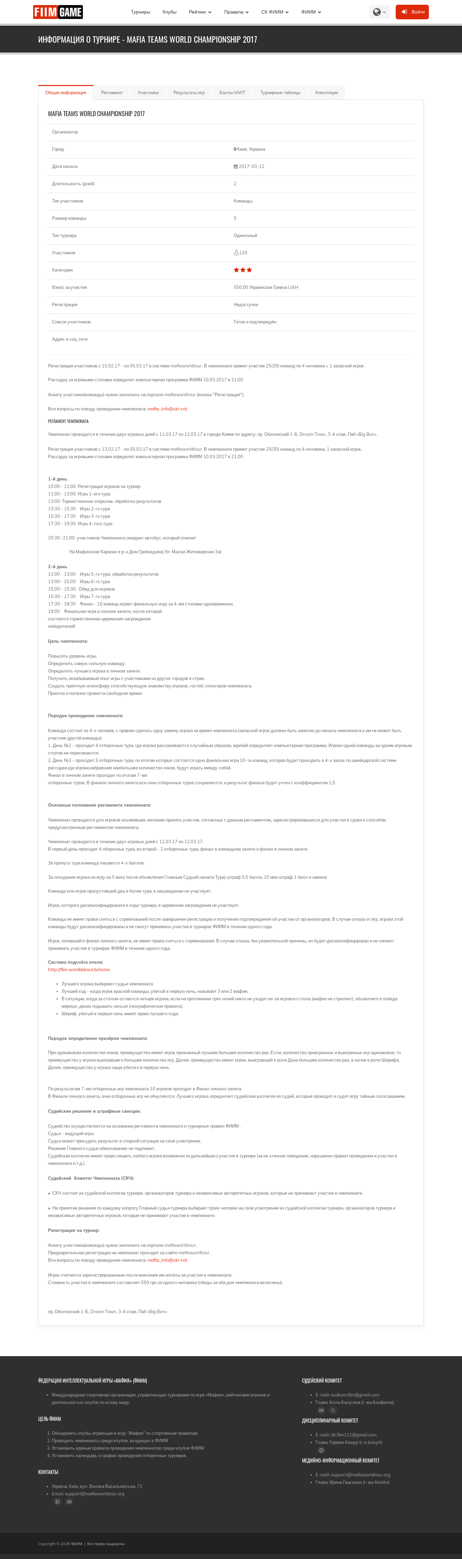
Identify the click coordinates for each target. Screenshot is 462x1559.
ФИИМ (308, 12)
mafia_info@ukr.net (167, 408)
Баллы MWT (233, 92)
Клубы (170, 12)
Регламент (112, 92)
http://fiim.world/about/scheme (79, 969)
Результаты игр (189, 92)
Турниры (140, 12)
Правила (234, 12)
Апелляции (326, 92)
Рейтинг (197, 12)
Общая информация (65, 92)
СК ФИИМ (272, 12)
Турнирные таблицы (280, 92)
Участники (148, 92)
